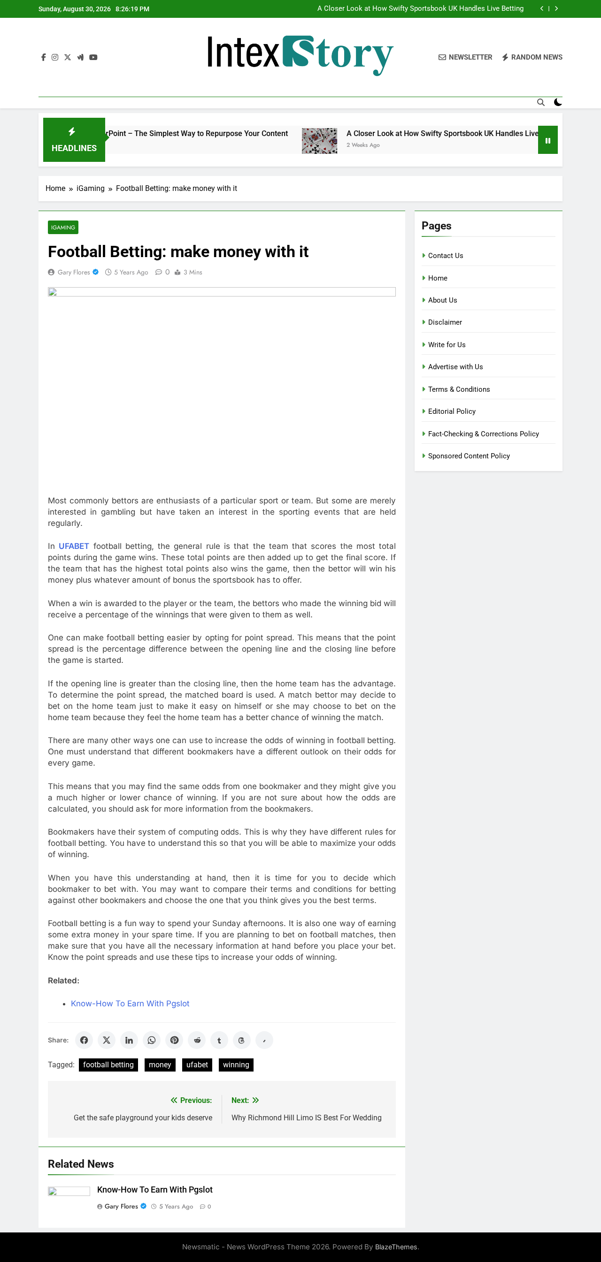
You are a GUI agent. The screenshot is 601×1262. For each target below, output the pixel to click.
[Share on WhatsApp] (152, 1040)
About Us (442, 300)
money (160, 1064)
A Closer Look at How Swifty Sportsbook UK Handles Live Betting (420, 9)
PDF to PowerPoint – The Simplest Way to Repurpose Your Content (152, 133)
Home (437, 278)
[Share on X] (107, 1040)
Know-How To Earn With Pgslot (130, 1003)
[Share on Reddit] (197, 1040)
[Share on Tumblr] (219, 1040)
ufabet (197, 1064)
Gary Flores (74, 272)
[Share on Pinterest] (174, 1040)
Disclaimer (445, 322)
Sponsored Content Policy (469, 456)
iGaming (63, 227)
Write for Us (447, 345)
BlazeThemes (396, 1247)
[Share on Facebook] (84, 1040)
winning (236, 1064)
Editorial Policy (452, 411)
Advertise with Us (455, 367)
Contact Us (445, 255)
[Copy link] (264, 1040)
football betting (108, 1064)
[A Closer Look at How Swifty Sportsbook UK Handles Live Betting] (297, 145)
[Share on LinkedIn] (129, 1040)
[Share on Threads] (242, 1040)
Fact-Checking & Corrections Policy (483, 434)
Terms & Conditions (459, 389)
